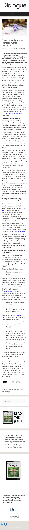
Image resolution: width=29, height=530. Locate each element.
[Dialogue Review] (14, 6)
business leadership (15, 389)
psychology (6, 392)
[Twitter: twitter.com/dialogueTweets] (2, 524)
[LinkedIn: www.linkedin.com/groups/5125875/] (5, 524)
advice (6, 389)
